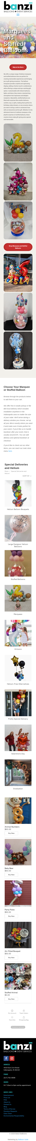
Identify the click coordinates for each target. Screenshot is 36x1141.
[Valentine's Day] (18, 738)
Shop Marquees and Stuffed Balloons (18, 247)
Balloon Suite (23, 1139)
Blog (5, 1107)
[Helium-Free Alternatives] (18, 668)
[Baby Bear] (18, 852)
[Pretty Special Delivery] (18, 703)
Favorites (12, 1020)
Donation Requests (10, 1111)
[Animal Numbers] (18, 810)
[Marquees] (18, 598)
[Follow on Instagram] (11, 1058)
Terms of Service (9, 1109)
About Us (7, 1102)
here (10, 451)
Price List (7, 1098)
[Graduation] (18, 772)
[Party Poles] (18, 893)
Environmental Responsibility (14, 1116)
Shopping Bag (24, 1020)
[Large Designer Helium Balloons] (18, 528)
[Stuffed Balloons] (18, 563)
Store (6, 471)
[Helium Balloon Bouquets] (18, 493)
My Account (12, 1013)
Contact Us (7, 1104)
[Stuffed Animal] (18, 976)
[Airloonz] (18, 633)
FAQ (5, 1100)
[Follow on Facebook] (6, 1058)
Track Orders (23, 1013)
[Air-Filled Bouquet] (18, 935)
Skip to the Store (18, 67)
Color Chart (8, 1114)
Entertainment (9, 1095)
